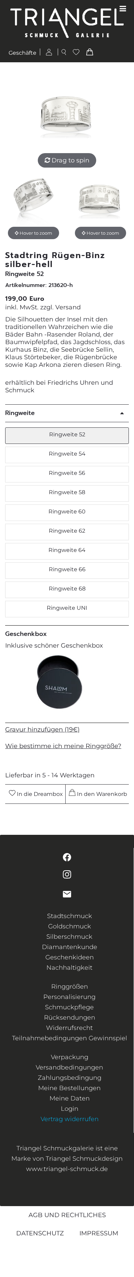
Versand (68, 307)
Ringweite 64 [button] (67, 550)
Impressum (98, 1233)
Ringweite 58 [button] (67, 492)
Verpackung (69, 1057)
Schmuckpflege (69, 1007)
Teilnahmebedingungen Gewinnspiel (69, 1038)
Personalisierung (69, 997)
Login (69, 1109)
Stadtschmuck (69, 916)
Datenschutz (40, 1233)
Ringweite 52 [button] (67, 434)
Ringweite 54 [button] (67, 453)
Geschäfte (22, 53)
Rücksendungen (69, 1017)
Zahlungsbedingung (69, 1078)
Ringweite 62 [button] (67, 531)
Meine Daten (69, 1098)
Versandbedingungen (69, 1067)
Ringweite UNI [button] (67, 608)
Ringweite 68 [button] (67, 588)
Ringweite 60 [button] (67, 511)
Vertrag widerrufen (70, 1119)
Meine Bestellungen (69, 1088)
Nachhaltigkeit (69, 967)
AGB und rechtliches (67, 1215)
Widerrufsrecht (69, 1028)
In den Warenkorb (101, 794)
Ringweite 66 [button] (67, 569)
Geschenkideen (69, 957)
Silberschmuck (69, 936)
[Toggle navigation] (123, 8)
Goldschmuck (69, 926)
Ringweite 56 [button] (67, 473)
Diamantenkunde (69, 947)
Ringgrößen (69, 986)
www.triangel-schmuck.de (67, 1169)
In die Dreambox (39, 794)
